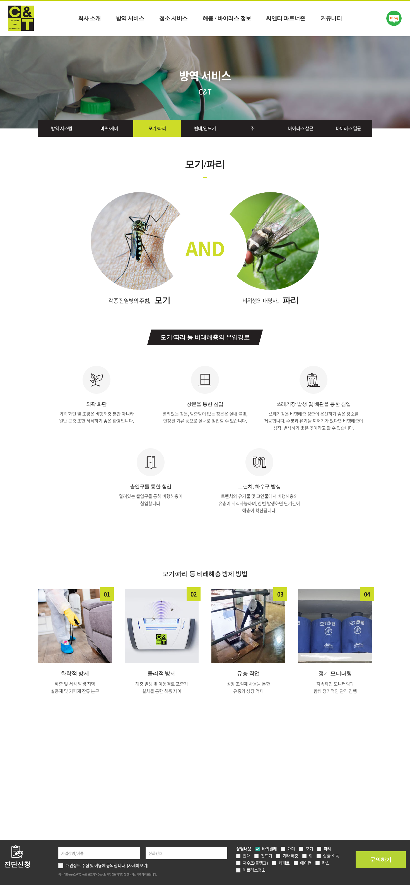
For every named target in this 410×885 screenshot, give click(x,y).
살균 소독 (331, 856)
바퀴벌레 (269, 849)
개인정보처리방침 (116, 874)
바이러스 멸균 (348, 128)
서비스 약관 (135, 874)
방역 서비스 (130, 18)
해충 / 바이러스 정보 (227, 18)
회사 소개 (89, 18)
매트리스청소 (254, 870)
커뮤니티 (331, 18)
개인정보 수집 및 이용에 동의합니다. (96, 865)
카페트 (284, 863)
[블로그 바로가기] (394, 18)
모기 (309, 849)
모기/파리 (157, 128)
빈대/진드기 (205, 128)
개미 (291, 849)
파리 (327, 849)
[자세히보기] (137, 865)
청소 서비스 (173, 18)
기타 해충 (290, 856)
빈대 (246, 856)
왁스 (325, 863)
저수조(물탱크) (255, 863)
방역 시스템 (61, 128)
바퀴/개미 (109, 128)
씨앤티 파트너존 (285, 18)
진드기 (266, 856)
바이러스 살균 (300, 128)
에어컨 (306, 863)
